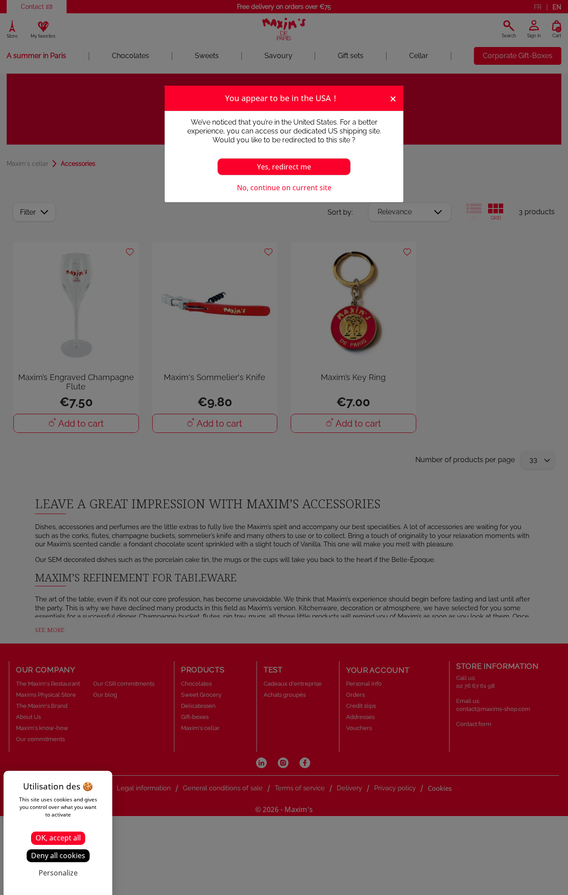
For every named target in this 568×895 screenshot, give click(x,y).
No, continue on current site (284, 187)
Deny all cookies (58, 855)
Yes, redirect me (284, 167)
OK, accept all (58, 838)
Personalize (58, 873)
